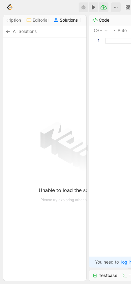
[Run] (93, 7)
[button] (116, 7)
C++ (98, 30)
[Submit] (103, 7)
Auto (122, 30)
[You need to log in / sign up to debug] (83, 7)
